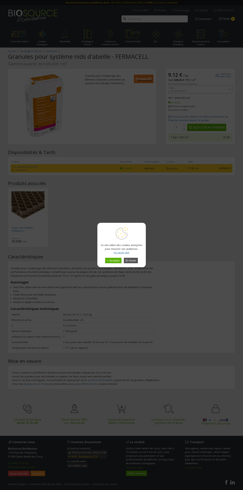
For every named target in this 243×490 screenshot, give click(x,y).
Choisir (132, 260)
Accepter (114, 260)
